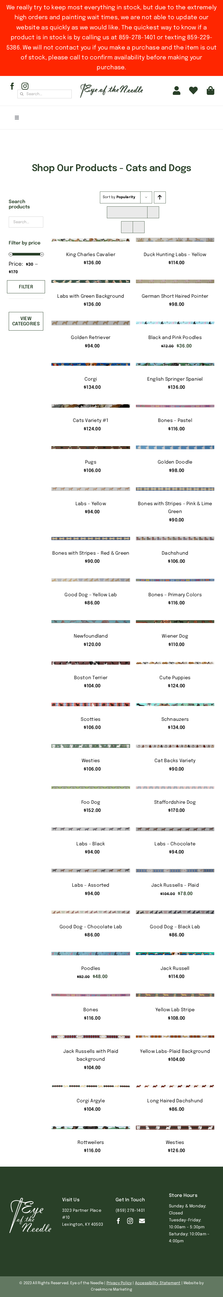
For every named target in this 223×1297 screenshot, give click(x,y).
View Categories (26, 321)
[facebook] (12, 86)
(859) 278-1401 (130, 1211)
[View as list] (138, 227)
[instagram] (24, 86)
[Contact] (142, 1221)
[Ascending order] (160, 197)
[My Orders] (193, 90)
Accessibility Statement (158, 1283)
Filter (26, 287)
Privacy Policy (119, 1283)
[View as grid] (127, 227)
